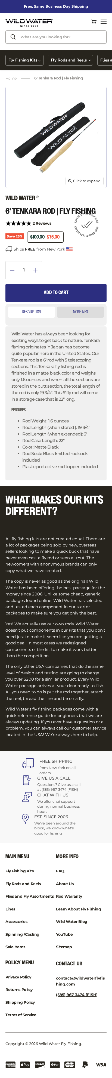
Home (10, 78)
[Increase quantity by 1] (37, 270)
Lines (10, 909)
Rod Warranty (69, 896)
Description (31, 312)
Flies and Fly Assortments (29, 896)
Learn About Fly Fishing (78, 909)
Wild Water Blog (71, 921)
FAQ (60, 871)
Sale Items (15, 946)
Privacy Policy (18, 977)
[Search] (13, 37)
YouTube (64, 934)
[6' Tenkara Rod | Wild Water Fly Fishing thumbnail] (17, 200)
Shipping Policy (20, 1002)
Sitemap (64, 946)
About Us (65, 883)
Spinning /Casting (22, 934)
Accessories (16, 921)
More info (80, 312)
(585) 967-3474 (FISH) (60, 789)
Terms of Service (20, 1014)
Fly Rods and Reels (69, 60)
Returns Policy (18, 989)
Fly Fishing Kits (23, 60)
